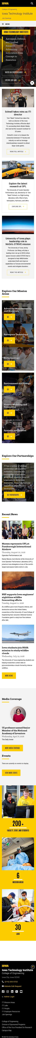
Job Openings (6, 18)
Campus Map (7, 1030)
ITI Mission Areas (8, 1002)
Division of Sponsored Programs (13, 1024)
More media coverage (12, 748)
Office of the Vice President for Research (17, 1027)
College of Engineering (9, 9)
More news (9, 675)
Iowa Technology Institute (17, 13)
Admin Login (9, 997)
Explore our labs (11, 80)
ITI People (6, 1009)
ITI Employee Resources (11, 1012)
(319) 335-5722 (11, 982)
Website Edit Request (12, 986)
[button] (32, 3)
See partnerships (13, 494)
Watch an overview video (14, 72)
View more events (11, 772)
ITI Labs (5, 1005)
